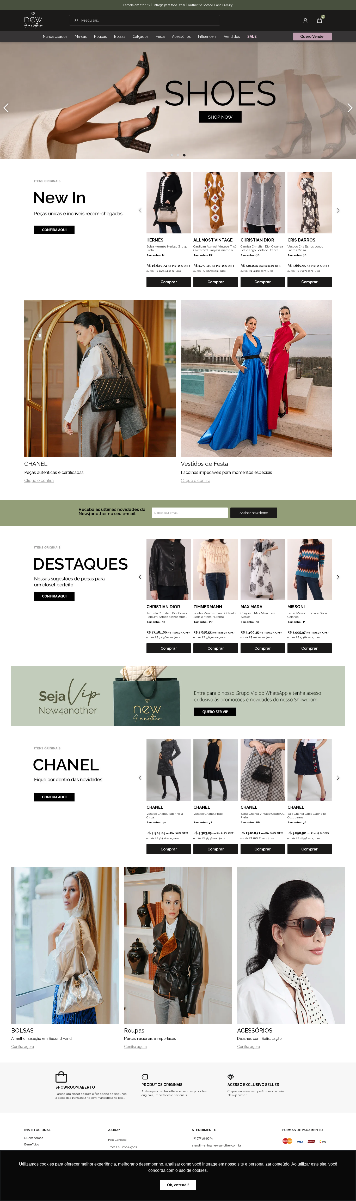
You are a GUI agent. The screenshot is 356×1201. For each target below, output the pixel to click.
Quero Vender (312, 36)
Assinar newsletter (254, 513)
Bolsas (119, 36)
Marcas (81, 36)
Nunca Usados (55, 36)
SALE (252, 36)
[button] (172, 155)
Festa (160, 36)
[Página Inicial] (33, 20)
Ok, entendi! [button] (178, 1185)
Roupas (100, 36)
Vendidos (232, 36)
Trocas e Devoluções (122, 1147)
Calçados (141, 36)
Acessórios (181, 36)
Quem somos (33, 1138)
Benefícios (31, 1144)
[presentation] (6, 107)
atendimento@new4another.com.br (216, 1145)
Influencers (207, 36)
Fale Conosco (117, 1140)
